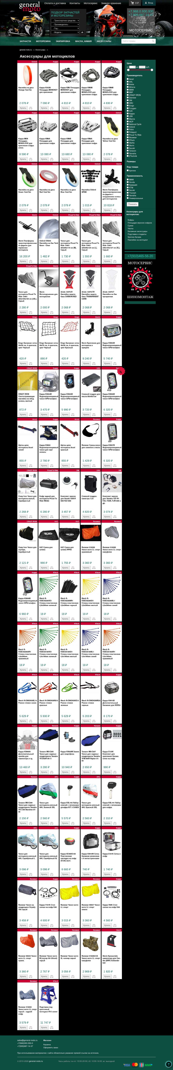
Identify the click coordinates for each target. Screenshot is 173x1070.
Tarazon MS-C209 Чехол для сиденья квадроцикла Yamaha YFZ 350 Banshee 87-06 (27, 807)
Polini (131, 129)
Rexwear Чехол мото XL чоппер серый (69, 957)
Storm (131, 145)
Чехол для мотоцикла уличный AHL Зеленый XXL (48, 804)
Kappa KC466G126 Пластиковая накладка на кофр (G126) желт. (68, 857)
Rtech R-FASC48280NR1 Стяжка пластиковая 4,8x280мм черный (69, 601)
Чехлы (130, 228)
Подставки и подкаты (137, 234)
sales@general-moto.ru (27, 1040)
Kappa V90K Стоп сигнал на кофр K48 (111, 906)
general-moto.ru (26, 49)
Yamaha (132, 153)
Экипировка (63, 41)
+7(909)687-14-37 (25, 1046)
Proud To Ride (135, 135)
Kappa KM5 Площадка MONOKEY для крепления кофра (70, 89)
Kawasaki (133, 185)
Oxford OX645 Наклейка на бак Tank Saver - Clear (48, 243)
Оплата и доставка (55, 3)
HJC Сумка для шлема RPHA (67, 548)
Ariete (131, 84)
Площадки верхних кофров (140, 222)
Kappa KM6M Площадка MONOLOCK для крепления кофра (110, 91)
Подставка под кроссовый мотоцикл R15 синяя (48, 1009)
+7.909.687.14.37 (140, 15)
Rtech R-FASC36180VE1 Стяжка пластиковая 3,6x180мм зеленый (48, 652)
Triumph (132, 193)
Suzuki (132, 148)
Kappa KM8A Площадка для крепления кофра (89, 140)
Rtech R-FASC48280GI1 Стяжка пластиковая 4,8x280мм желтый (90, 601)
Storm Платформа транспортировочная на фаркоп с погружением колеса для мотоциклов (112, 194)
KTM (131, 187)
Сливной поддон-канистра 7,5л (89, 497)
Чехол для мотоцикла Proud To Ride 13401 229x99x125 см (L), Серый (90, 245)
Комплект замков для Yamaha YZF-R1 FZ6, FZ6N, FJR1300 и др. (112, 499)
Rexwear (133, 137)
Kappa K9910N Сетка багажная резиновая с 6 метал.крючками (90, 856)
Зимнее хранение (111, 3)
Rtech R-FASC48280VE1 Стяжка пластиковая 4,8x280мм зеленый (48, 601)
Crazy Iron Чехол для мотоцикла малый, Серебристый (27, 498)
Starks (131, 142)
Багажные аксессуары (137, 231)
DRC (131, 103)
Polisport (133, 132)
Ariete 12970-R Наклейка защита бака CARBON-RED (68, 294)
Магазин (47, 1040)
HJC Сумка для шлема (46, 548)
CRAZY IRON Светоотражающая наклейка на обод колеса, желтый (26, 397)
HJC (131, 111)
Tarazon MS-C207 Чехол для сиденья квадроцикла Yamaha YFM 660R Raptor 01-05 (91, 756)
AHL (131, 81)
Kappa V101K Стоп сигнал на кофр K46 (48, 906)
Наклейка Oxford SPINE (89, 190)
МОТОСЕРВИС (140, 30)
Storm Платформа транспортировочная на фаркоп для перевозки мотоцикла (27, 245)
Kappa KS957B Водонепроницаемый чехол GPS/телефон (112, 447)
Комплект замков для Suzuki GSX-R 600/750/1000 (68, 498)
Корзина (47, 1044)
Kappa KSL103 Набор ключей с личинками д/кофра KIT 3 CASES (70, 804)
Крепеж (132, 170)
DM (130, 100)
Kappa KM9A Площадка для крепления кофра (47, 140)
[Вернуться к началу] (169, 1064)
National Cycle (135, 124)
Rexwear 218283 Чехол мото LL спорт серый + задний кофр (27, 1010)
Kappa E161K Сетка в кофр (112, 855)
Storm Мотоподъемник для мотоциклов (48, 294)
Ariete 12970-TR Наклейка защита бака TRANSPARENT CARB (90, 295)
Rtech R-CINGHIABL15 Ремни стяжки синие (27, 701)
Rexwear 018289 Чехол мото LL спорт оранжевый (91, 549)
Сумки (130, 225)
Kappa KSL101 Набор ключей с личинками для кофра (112, 804)
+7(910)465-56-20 (140, 256)
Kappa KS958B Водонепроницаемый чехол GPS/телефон (27, 600)
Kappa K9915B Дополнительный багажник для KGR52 (111, 702)
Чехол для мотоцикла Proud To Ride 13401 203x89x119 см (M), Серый (69, 245)
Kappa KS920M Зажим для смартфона (70, 752)
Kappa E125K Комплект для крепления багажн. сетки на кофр (111, 755)
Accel (131, 79)
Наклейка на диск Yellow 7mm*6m (110, 139)
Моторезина (43, 41)
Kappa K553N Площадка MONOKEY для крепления (48, 89)
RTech (132, 140)
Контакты (75, 3)
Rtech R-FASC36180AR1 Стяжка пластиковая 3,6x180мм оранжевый (111, 654)
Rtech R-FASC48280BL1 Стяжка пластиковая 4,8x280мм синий (111, 601)
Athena (132, 87)
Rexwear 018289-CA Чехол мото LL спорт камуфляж (91, 958)
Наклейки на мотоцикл (138, 239)
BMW (131, 89)
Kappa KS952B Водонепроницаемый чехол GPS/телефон (112, 345)
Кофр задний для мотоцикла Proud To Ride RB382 (48, 498)
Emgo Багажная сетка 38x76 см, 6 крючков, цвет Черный (48, 345)
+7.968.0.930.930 (140, 11)
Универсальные (136, 198)
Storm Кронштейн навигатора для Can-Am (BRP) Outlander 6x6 (111, 959)
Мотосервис (90, 3)
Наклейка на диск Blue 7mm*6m (68, 190)
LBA (131, 116)
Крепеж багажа (134, 236)
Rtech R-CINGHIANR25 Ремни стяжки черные (91, 702)
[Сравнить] (30, 107)
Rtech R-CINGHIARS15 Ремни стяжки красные (48, 702)
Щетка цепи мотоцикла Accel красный (68, 447)
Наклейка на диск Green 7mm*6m (26, 190)
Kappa (132, 113)
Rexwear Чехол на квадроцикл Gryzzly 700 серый (26, 907)
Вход (150, 2)
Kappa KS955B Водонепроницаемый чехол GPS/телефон (70, 396)
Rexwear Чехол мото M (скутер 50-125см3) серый (48, 958)
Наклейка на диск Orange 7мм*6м (26, 88)
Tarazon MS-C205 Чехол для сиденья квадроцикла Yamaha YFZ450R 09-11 (48, 755)
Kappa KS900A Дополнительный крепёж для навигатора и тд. (26, 755)
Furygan (132, 108)
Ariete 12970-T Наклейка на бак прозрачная (110, 294)
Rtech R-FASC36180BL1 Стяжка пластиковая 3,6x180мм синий (90, 652)
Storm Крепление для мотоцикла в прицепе (91, 345)
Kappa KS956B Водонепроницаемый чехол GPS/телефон (112, 396)
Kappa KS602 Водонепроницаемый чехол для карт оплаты (48, 448)
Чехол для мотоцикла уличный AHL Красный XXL (90, 804)
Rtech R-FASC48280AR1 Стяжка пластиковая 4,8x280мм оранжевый (27, 654)
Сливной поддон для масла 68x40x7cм (91, 395)
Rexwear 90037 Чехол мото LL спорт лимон (91, 907)
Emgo (131, 105)
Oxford (132, 127)
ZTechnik (133, 156)
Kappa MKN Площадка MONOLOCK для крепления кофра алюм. (26, 143)
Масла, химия (83, 41)
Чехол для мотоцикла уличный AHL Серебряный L (27, 856)
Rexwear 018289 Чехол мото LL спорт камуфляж (112, 549)
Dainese (132, 97)
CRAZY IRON (135, 95)
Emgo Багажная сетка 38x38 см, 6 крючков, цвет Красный (70, 345)
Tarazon (132, 150)
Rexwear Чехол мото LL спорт (69, 906)
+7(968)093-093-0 (25, 1043)
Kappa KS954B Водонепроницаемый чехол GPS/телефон (48, 396)
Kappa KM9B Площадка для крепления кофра (68, 140)
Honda (132, 182)
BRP (131, 92)
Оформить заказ (50, 1047)
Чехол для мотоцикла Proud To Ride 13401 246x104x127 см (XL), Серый (111, 245)
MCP (131, 121)
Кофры (131, 219)
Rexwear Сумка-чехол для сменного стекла (91, 446)
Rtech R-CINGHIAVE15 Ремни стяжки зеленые (70, 702)
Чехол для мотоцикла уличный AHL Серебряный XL (48, 856)
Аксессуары (104, 41)
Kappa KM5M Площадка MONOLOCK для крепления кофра (89, 91)
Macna (132, 119)
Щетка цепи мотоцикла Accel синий (25, 447)
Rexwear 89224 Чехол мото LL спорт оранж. (27, 958)
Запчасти (25, 41)
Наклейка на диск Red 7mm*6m (47, 190)
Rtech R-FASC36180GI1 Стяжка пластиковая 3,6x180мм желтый (69, 652)
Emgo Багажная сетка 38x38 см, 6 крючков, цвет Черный (27, 345)
